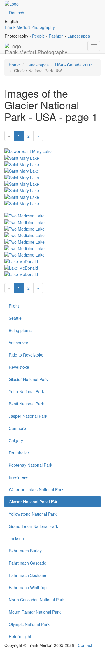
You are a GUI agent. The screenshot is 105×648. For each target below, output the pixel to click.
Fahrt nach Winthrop (28, 587)
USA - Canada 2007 (73, 65)
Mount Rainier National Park (35, 612)
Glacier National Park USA (33, 502)
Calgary (16, 440)
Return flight (20, 636)
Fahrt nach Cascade (27, 563)
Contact (85, 645)
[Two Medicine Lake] (24, 215)
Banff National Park (26, 404)
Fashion (56, 36)
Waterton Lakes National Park (36, 489)
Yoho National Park (26, 391)
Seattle (15, 318)
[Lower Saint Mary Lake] (28, 151)
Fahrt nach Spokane (27, 575)
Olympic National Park (29, 624)
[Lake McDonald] (21, 261)
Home (14, 65)
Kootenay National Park (30, 465)
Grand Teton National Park (33, 526)
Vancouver (18, 342)
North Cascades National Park (36, 600)
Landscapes (78, 36)
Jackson (16, 538)
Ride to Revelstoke (26, 355)
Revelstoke (19, 367)
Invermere (18, 477)
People (38, 36)
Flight (14, 306)
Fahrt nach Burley (25, 551)
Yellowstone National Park (33, 514)
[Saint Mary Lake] (21, 157)
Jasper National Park (28, 416)
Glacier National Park (28, 379)
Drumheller (19, 453)
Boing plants (20, 330)
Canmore (17, 428)
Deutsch (16, 12)
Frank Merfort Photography (30, 27)
